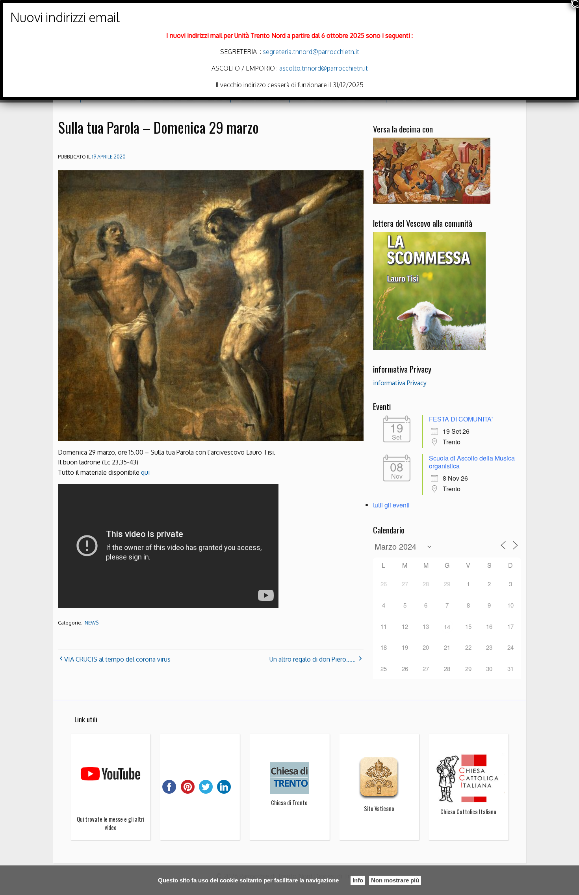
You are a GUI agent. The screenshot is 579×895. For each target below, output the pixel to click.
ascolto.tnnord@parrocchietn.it (323, 68)
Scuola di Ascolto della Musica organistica (472, 461)
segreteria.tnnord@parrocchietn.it (310, 52)
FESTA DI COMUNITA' (461, 418)
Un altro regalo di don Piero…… (312, 659)
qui (145, 472)
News (91, 623)
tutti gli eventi (391, 504)
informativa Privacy (400, 383)
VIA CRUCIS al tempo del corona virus (117, 659)
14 (447, 627)
